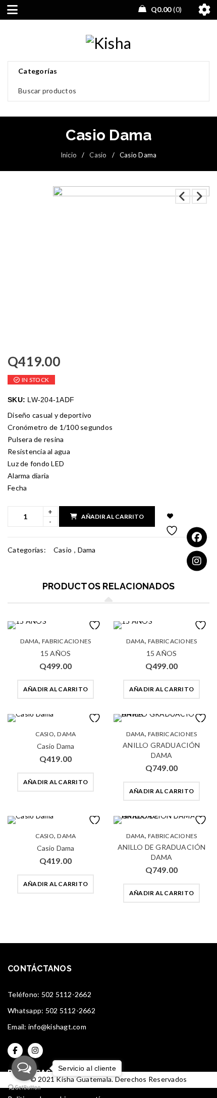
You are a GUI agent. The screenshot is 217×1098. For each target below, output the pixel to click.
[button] (55, 689)
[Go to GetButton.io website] (24, 1087)
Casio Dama (56, 746)
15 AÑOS (55, 653)
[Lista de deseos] (170, 516)
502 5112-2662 (66, 994)
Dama (87, 549)
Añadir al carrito (112, 516)
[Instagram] (197, 561)
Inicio (69, 155)
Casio (97, 155)
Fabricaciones (66, 641)
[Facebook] (197, 537)
